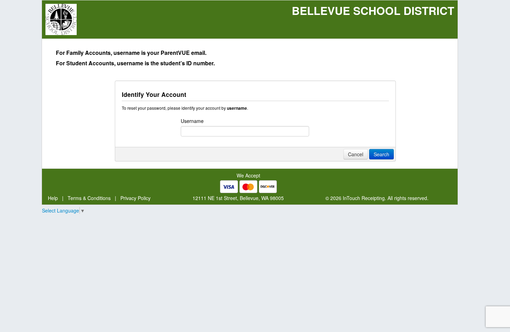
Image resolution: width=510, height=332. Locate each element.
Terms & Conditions (89, 197)
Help (53, 197)
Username (192, 120)
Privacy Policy (135, 197)
